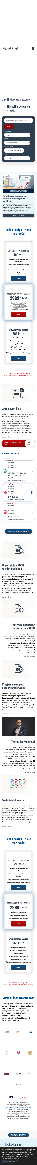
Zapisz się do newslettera (18, 1135)
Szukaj (9, 126)
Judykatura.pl (9, 49)
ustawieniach (12, 1152)
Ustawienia (12, 1161)
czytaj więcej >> (18, 215)
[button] (16, 1084)
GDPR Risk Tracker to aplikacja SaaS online (18, 1107)
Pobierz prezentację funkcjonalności (18, 531)
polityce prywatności (8, 1156)
